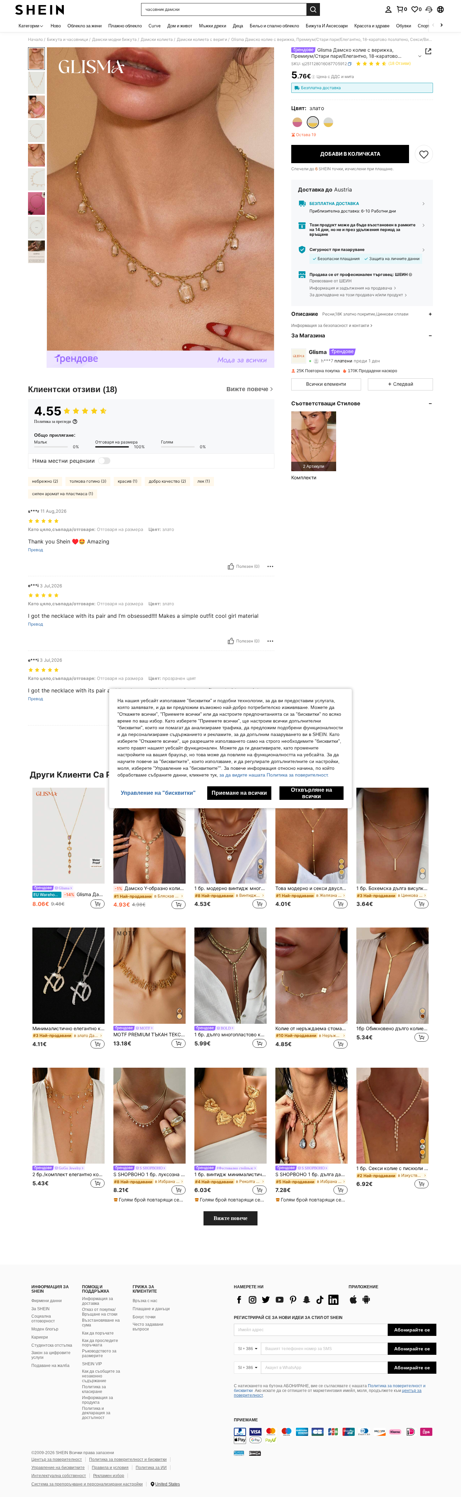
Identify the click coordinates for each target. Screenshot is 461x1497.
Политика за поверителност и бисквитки (128, 1459)
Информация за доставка (97, 1301)
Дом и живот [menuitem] (179, 25)
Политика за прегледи (52, 421)
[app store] (353, 1302)
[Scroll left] (433, 25)
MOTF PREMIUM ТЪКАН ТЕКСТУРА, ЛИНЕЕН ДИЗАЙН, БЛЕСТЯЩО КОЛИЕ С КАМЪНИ (149, 1034)
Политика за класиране (94, 1389)
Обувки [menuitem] (403, 25)
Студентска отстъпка (51, 1345)
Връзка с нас (145, 1300)
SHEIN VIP (92, 1364)
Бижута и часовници (67, 39)
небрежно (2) (45, 481)
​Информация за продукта (97, 1400)
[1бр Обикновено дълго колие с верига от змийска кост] (392, 976)
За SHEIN (40, 1308)
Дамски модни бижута (114, 39)
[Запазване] (424, 154)
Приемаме (246, 1420)
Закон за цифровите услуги (51, 1355)
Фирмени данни (46, 1300)
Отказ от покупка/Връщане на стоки (99, 1312)
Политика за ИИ (151, 1467)
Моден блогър (44, 1329)
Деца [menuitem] (238, 25)
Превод (35, 550)
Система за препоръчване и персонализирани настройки (87, 1484)
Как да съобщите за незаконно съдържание (101, 1376)
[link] (401, 9)
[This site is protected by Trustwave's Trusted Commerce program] (239, 1453)
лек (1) (203, 481)
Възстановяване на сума (101, 1322)
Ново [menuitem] (56, 25)
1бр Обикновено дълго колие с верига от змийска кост (392, 1028)
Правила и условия (110, 1467)
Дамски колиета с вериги (202, 39)
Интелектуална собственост (58, 1475)
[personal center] (388, 9)
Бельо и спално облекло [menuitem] (274, 25)
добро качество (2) (167, 481)
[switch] (104, 460)
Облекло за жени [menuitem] (84, 25)
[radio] (297, 122)
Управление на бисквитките (58, 1467)
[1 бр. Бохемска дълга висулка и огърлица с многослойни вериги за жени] (392, 836)
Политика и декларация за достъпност (96, 1413)
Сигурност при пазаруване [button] (336, 249)
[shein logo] (39, 9)
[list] (288, 1300)
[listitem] (313, 441)
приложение (363, 1287)
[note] (149, 1199)
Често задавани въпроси (148, 1326)
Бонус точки (144, 1317)
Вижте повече (230, 1218)
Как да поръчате (98, 1333)
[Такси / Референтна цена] (313, 76)
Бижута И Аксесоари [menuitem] (327, 25)
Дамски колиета (157, 39)
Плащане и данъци (151, 1308)
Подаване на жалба (50, 1365)
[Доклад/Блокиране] (270, 566)
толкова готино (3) (88, 481)
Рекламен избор (108, 1475)
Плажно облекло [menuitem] (125, 25)
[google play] (366, 1302)
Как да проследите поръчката (100, 1343)
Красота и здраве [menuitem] (371, 25)
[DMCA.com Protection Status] (255, 1453)
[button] (429, 9)
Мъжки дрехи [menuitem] (212, 25)
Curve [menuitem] (154, 25)
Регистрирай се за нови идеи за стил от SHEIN (288, 1317)
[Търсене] (313, 9)
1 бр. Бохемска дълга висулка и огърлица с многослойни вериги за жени (392, 888)
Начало (35, 39)
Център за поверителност (56, 1459)
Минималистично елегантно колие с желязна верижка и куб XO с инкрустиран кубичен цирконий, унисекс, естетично (68, 1028)
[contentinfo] (335, 1436)
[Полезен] (231, 566)
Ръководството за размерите (99, 1353)
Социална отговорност (43, 1318)
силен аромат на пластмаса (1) (62, 493)
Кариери (39, 1337)
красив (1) (127, 481)
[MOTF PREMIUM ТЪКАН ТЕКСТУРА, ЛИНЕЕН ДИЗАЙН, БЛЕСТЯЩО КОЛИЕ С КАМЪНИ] (149, 976)
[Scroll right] (441, 25)
